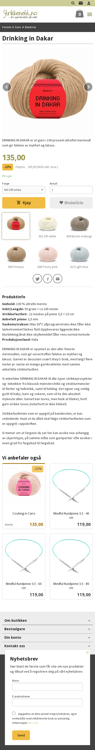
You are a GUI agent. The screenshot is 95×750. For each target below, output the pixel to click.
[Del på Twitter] (37, 278)
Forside (6, 27)
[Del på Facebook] (47, 278)
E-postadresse (21, 696)
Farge (5, 183)
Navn (15, 680)
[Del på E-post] (57, 278)
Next (92, 86)
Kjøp (27, 202)
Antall (53, 183)
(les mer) (33, 723)
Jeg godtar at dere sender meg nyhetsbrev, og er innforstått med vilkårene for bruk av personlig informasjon (44, 718)
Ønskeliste (73, 202)
